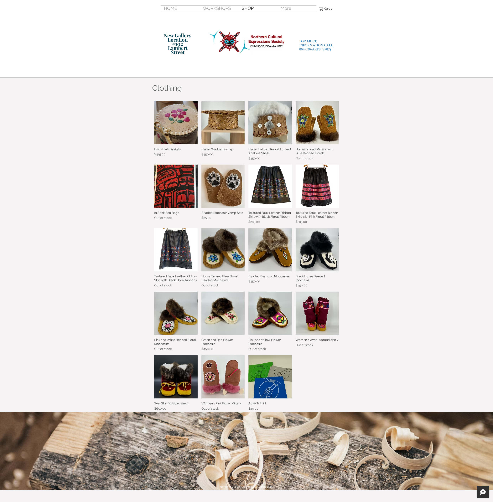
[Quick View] (176, 122)
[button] (327, 9)
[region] (174, 47)
